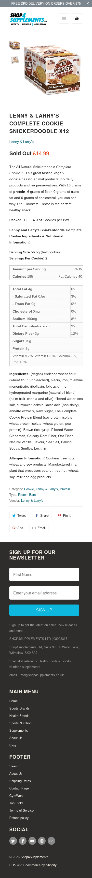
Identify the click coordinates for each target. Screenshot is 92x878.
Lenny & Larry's (21, 142)
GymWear (16, 796)
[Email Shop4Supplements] (51, 841)
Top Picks (16, 803)
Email (42, 528)
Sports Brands (19, 708)
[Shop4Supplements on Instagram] (42, 841)
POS (12, 865)
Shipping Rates (20, 781)
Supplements (18, 730)
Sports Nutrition (20, 723)
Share (44, 515)
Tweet (21, 515)
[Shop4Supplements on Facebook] (22, 841)
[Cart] (77, 18)
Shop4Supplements (34, 857)
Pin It (67, 515)
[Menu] (64, 18)
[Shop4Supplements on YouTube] (32, 841)
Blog (12, 745)
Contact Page (19, 788)
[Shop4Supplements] (29, 21)
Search (14, 766)
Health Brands (19, 716)
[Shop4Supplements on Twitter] (13, 841)
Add (20, 528)
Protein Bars (27, 495)
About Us (16, 738)
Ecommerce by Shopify (40, 865)
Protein (65, 489)
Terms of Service (21, 810)
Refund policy (19, 818)
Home (13, 701)
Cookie (29, 489)
